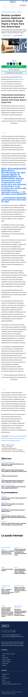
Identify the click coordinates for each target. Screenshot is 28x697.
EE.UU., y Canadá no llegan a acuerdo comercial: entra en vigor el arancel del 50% (13, 487)
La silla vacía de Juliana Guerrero (9, 476)
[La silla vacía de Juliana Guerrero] (7, 561)
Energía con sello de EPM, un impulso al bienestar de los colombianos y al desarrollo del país (13, 524)
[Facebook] (8, 63)
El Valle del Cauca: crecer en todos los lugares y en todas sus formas (14, 498)
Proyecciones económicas (18, 451)
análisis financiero (10, 445)
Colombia (19, 11)
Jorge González (18, 35)
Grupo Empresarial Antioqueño (9, 448)
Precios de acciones (6, 451)
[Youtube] (14, 631)
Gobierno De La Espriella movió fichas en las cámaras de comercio (12, 464)
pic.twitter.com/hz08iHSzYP (14, 194)
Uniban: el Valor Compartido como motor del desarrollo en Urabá (12, 504)
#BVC (3, 168)
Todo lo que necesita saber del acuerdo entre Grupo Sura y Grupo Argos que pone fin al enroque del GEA (13, 438)
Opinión (3, 474)
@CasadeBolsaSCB (17, 168)
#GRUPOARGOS (9, 176)
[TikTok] (8, 631)
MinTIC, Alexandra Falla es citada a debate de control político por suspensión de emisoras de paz (14, 470)
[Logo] (13, 2)
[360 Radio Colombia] (14, 626)
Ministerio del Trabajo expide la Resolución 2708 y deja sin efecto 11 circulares (20, 590)
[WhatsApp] (17, 63)
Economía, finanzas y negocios (8, 11)
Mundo (2, 479)
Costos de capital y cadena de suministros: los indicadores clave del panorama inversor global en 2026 (13, 517)
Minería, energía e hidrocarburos (18, 606)
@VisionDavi (7, 170)
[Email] (20, 63)
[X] (11, 63)
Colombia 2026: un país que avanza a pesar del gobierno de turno (13, 510)
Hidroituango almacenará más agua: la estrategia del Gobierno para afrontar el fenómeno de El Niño (20, 612)
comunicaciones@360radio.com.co (13, 634)
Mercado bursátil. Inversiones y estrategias (12, 449)
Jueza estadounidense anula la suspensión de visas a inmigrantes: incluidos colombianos (12, 481)
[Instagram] (5, 631)
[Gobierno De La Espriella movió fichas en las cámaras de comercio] (7, 542)
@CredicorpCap (8, 172)
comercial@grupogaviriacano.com (15, 636)
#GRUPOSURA (8, 178)
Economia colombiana (7, 446)
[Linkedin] (14, 63)
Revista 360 (4, 496)
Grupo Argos (15, 79)
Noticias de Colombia (19, 585)
